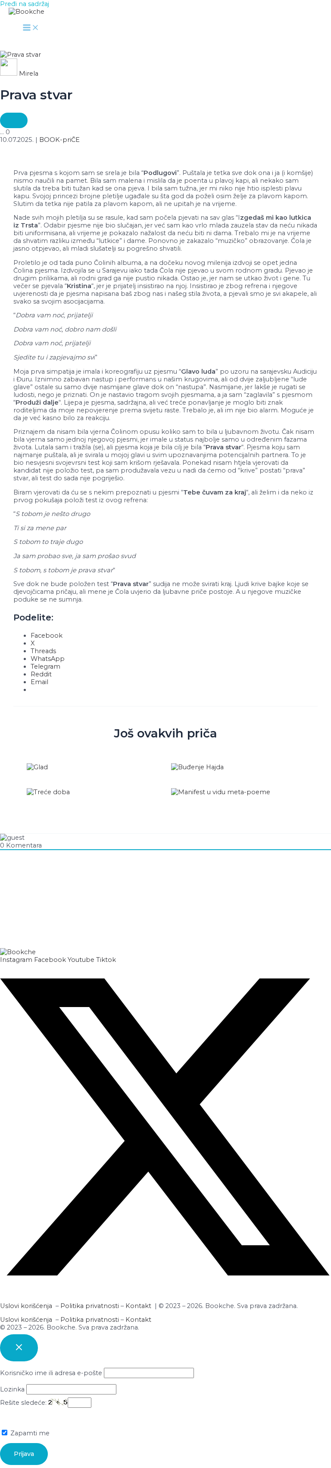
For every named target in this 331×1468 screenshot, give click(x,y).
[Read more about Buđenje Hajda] (197, 767)
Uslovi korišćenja (26, 1306)
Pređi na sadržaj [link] (24, 4)
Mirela (28, 73)
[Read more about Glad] (37, 767)
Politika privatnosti (89, 1306)
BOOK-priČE (59, 140)
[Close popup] (19, 1347)
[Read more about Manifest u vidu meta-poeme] (220, 792)
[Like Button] (14, 120)
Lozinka (12, 1389)
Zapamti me (29, 1433)
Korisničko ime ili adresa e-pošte (51, 1373)
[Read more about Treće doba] (48, 792)
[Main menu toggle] (31, 28)
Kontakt (138, 1306)
